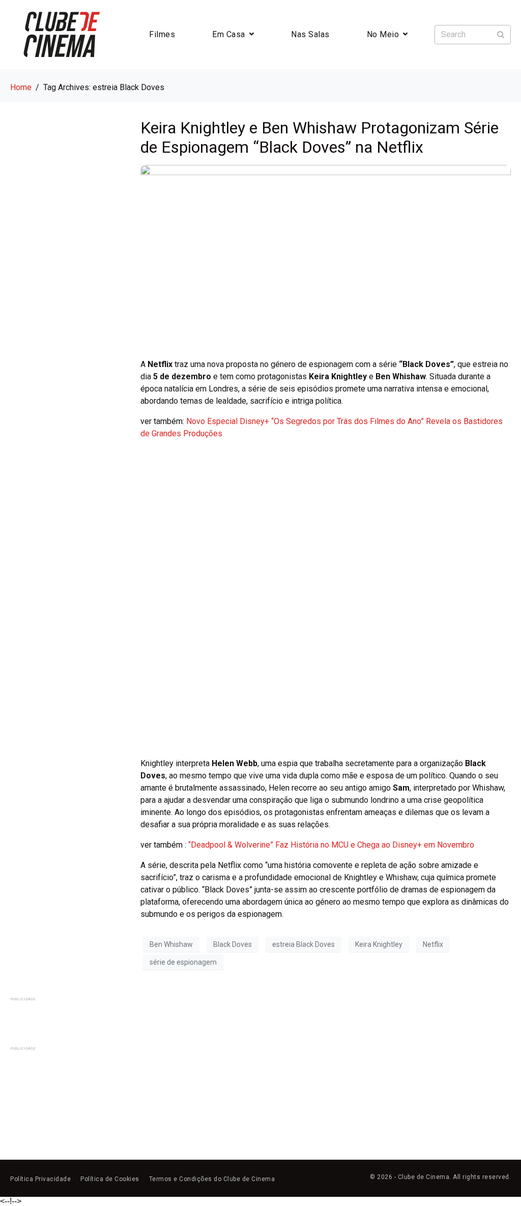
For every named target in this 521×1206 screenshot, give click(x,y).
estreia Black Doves (303, 944)
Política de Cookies (109, 1179)
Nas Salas (310, 34)
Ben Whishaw (171, 944)
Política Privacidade (40, 1179)
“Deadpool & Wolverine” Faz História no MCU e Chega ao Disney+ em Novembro (331, 845)
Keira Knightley (378, 944)
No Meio (383, 34)
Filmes (162, 34)
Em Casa (228, 34)
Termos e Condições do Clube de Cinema (212, 1179)
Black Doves (232, 944)
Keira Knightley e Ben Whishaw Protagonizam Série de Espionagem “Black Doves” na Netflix (319, 137)
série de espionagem (183, 962)
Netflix (433, 944)
